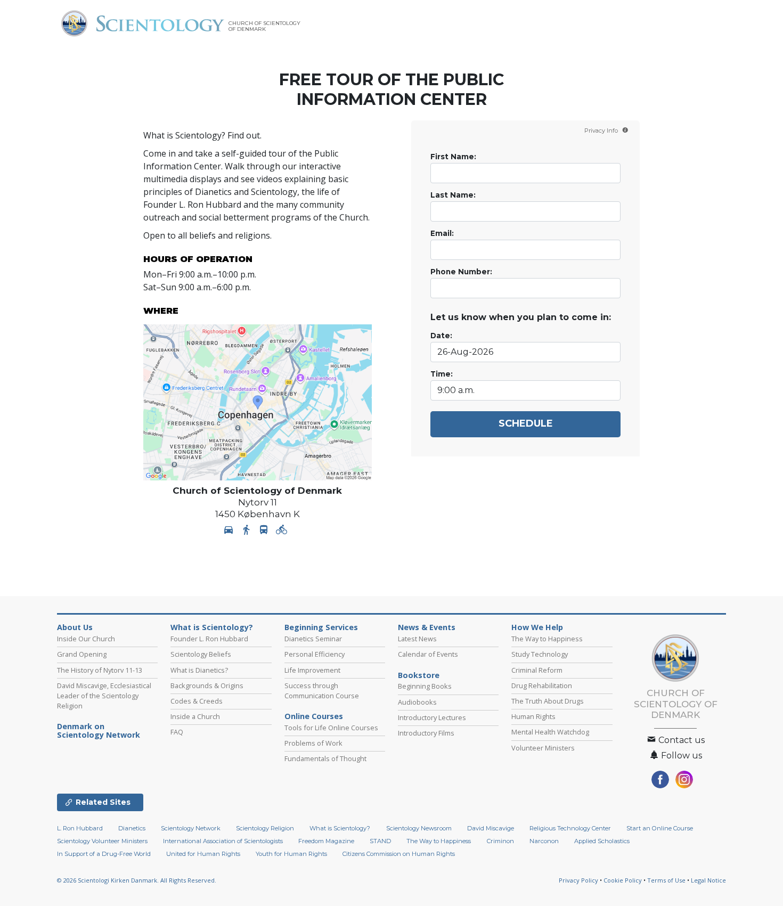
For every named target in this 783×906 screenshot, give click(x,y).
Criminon (500, 841)
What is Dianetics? (199, 670)
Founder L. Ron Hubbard (209, 638)
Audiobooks (417, 702)
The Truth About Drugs (547, 701)
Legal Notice (708, 880)
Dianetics (131, 828)
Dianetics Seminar (313, 638)
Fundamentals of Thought (325, 758)
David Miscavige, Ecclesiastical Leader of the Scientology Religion (104, 696)
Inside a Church (195, 716)
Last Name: (453, 195)
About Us (75, 627)
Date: (441, 335)
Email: (442, 233)
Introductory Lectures (432, 717)
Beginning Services (321, 627)
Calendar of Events (428, 654)
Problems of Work (313, 743)
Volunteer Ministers (543, 748)
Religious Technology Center (570, 828)
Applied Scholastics (602, 841)
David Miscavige (490, 828)
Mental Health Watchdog (550, 732)
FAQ (176, 732)
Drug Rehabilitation (541, 685)
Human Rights (533, 716)
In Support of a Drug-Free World (104, 854)
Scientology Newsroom (419, 828)
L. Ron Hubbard (80, 828)
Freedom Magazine (326, 841)
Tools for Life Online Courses (331, 727)
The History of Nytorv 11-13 (99, 670)
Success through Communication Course (321, 690)
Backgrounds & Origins (206, 685)
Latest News (417, 638)
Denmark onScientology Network (98, 730)
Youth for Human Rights (291, 854)
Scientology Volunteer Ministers (102, 841)
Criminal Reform (536, 670)
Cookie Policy (622, 880)
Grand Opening (82, 654)
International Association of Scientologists (223, 841)
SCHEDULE (526, 423)
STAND (380, 841)
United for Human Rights (203, 854)
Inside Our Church (86, 638)
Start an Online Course (659, 828)
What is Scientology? (211, 627)
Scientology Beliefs (200, 654)
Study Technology (539, 654)
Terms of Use (666, 880)
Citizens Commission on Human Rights (398, 854)
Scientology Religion (265, 828)
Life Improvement (312, 670)
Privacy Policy (578, 880)
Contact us (680, 740)
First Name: (453, 156)
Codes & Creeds (196, 701)
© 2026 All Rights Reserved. (136, 880)
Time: (441, 374)
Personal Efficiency (314, 654)
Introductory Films (426, 733)
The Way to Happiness (547, 638)
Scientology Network (191, 828)
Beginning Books (425, 686)
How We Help (537, 627)
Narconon (544, 841)
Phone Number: (461, 271)
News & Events (426, 627)
